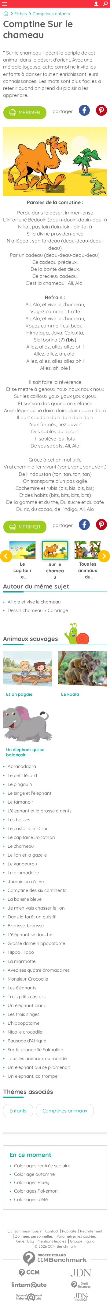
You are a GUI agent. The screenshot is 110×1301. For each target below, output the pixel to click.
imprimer (28, 112)
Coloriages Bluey (32, 1182)
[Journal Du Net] (81, 1273)
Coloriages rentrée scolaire (42, 1165)
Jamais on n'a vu (26, 881)
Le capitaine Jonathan (31, 837)
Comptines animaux (64, 1111)
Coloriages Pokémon (36, 1191)
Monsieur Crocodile (28, 979)
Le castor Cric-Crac (28, 828)
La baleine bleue (25, 899)
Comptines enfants (51, 13)
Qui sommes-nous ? (25, 1231)
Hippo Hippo (21, 952)
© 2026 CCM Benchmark (55, 1246)
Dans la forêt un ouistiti (32, 917)
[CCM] (29, 1273)
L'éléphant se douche (30, 934)
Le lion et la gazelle (27, 855)
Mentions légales (52, 1241)
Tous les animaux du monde (37, 1058)
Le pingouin (20, 784)
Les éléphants (22, 988)
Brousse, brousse (26, 925)
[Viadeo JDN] (81, 1297)
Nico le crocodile (25, 1032)
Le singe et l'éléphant (29, 793)
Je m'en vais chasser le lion (36, 908)
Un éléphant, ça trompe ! (34, 1076)
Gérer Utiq (25, 1241)
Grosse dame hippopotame (36, 943)
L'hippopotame (23, 1023)
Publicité (69, 1231)
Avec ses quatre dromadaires (39, 970)
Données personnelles (34, 1236)
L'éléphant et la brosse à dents (40, 811)
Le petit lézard (22, 775)
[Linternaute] (29, 1285)
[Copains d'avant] (29, 1297)
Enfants (18, 1111)
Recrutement (91, 1231)
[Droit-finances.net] (81, 1285)
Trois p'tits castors (27, 996)
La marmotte (21, 961)
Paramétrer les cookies (76, 1236)
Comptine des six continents (37, 890)
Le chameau (21, 846)
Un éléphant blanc (27, 1005)
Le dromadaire (23, 872)
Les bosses (19, 819)
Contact (51, 1231)
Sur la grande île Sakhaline (35, 1049)
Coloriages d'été (31, 1199)
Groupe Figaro (82, 1241)
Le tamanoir (20, 802)
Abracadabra (22, 766)
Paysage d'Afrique (27, 1041)
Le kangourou (22, 864)
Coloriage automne (34, 1174)
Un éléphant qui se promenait (39, 1067)
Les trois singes (23, 1014)
